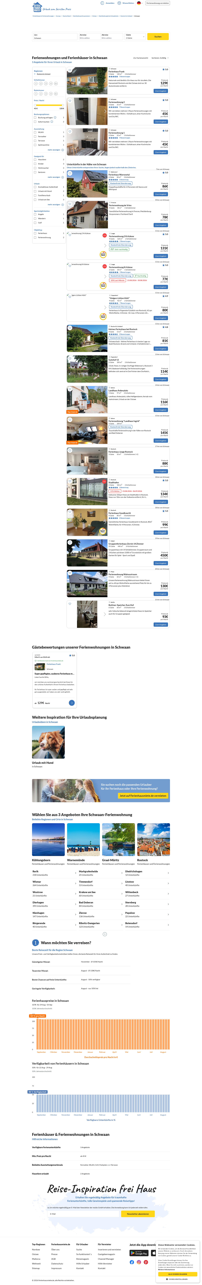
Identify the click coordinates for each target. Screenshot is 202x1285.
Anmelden (110, 3)
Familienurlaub (51, 195)
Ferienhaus (51, 233)
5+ (56, 83)
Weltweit (36, 1263)
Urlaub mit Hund (51, 191)
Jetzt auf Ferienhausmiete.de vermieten (143, 795)
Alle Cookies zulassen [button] (177, 1274)
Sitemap (36, 1268)
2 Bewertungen (125, 241)
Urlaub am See (51, 199)
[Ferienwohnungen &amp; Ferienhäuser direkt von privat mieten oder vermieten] (51, 9)
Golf (51, 222)
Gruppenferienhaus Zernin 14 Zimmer (126, 544)
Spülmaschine (51, 145)
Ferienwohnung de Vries (120, 205)
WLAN (51, 132)
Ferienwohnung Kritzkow (120, 267)
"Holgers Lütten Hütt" (119, 298)
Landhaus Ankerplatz (118, 390)
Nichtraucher (51, 168)
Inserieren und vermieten (109, 1249)
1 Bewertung (123, 180)
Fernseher (51, 136)
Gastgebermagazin (106, 1254)
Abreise (105, 35)
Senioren (51, 172)
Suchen (158, 36)
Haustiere (51, 159)
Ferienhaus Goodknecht (120, 513)
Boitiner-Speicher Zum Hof (121, 605)
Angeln (51, 214)
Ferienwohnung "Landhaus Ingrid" (124, 421)
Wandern (51, 218)
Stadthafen (114, 482)
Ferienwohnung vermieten (158, 3)
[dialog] (178, 1262)
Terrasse (51, 140)
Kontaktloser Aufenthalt (51, 187)
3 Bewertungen (125, 272)
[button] (177, 1279)
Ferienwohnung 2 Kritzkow (121, 236)
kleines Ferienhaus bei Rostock (123, 329)
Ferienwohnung (51, 237)
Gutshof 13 (114, 360)
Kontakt (80, 1268)
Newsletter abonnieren (138, 1214)
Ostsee (35, 1254)
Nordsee (36, 1249)
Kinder (51, 164)
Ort (35, 35)
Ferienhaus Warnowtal (119, 175)
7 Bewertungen (124, 76)
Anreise (83, 35)
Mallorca (36, 1259)
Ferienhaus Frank (116, 71)
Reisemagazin (82, 1259)
